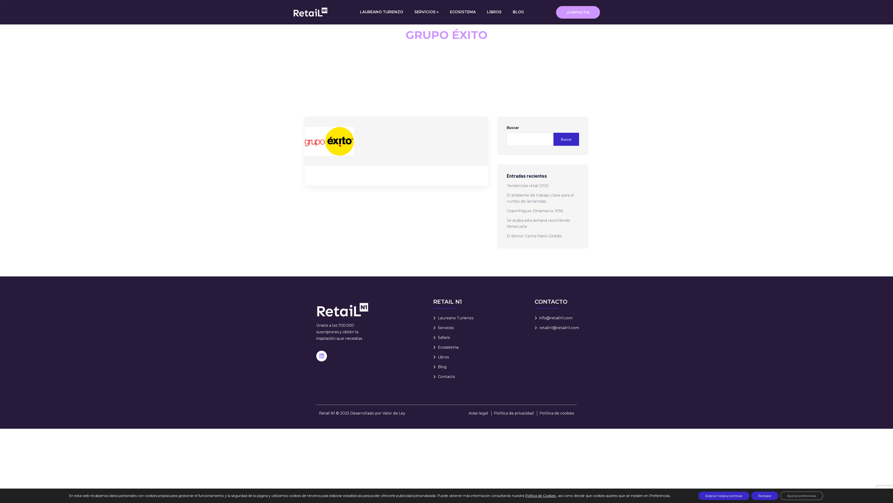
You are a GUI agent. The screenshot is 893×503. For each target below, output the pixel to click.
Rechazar (764, 496)
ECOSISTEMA (463, 12)
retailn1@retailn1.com (559, 328)
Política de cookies (557, 413)
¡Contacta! (578, 12)
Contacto (446, 376)
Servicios (446, 328)
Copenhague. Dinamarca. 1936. (535, 211)
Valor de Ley (394, 413)
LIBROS (494, 12)
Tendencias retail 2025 (528, 186)
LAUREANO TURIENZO (381, 12)
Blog (442, 367)
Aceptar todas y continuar (724, 496)
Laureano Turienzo (456, 318)
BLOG (518, 12)
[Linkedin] (321, 356)
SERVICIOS (425, 12)
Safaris (444, 337)
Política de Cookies (540, 496)
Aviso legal (478, 413)
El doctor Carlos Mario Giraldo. (534, 236)
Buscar (513, 128)
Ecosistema (448, 347)
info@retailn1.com (556, 318)
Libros (443, 357)
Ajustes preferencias (801, 496)
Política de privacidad (514, 413)
